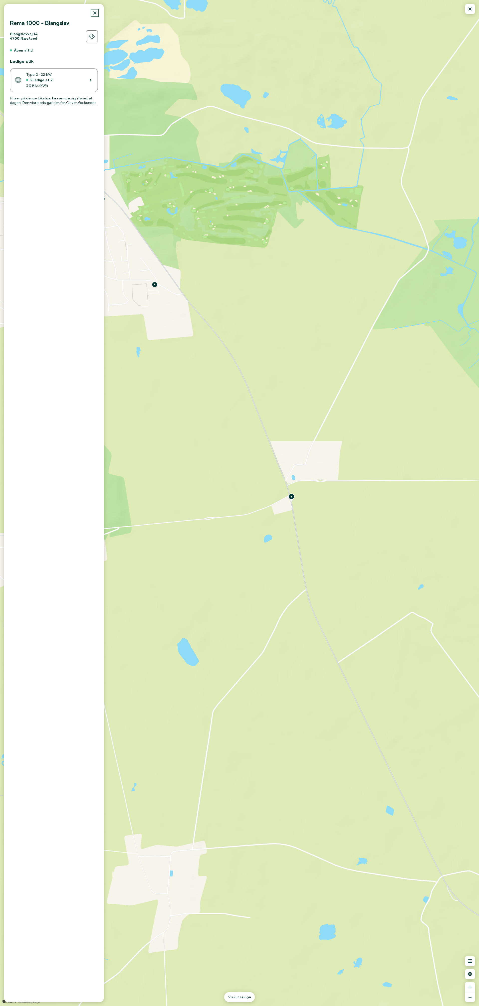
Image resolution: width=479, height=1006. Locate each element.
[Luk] (95, 13)
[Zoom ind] (470, 987)
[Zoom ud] (470, 997)
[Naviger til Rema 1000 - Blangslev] (92, 36)
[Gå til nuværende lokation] (470, 974)
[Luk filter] (470, 961)
